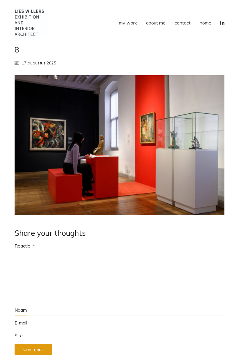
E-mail (21, 323)
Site (19, 335)
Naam (21, 310)
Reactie (25, 246)
